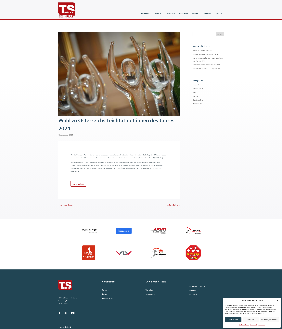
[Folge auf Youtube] (73, 313)
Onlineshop (207, 13)
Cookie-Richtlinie (244, 325)
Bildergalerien (151, 294)
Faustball (196, 85)
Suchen (219, 34)
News (157, 13)
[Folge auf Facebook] (59, 313)
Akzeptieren (233, 320)
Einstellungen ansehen (269, 320)
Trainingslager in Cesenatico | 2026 (205, 54)
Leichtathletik (198, 89)
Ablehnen (250, 320)
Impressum (262, 325)
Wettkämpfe (197, 104)
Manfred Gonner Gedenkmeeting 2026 (207, 65)
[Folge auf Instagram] (66, 313)
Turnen (195, 96)
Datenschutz (253, 325)
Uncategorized (198, 100)
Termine (195, 13)
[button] (277, 301)
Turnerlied (149, 290)
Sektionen (145, 13)
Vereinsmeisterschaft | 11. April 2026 (206, 68)
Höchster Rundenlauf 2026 (202, 50)
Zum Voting (78, 183)
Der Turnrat (170, 13)
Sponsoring (183, 13)
